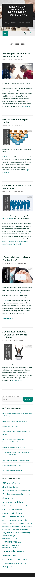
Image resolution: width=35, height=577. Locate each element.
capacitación (18, 509)
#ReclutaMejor (11, 483)
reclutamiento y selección (10, 547)
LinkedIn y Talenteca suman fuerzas (13, 447)
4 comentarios (21, 263)
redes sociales (9, 555)
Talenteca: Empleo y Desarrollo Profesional (17, 10)
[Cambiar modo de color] (30, 33)
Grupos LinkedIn (15, 526)
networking (25, 532)
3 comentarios (18, 341)
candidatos (8, 509)
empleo (14, 520)
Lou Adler (9, 529)
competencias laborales (13, 513)
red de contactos (17, 298)
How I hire (23, 526)
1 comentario (18, 60)
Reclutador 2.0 (17, 293)
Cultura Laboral (19, 516)
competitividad (8, 516)
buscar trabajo (18, 506)
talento (23, 563)
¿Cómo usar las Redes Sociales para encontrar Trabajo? (15, 334)
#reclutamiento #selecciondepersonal (16, 491)
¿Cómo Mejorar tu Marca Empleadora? (16, 259)
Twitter (11, 566)
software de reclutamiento (10, 563)
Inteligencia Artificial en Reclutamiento (14, 421)
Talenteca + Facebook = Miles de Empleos (15, 460)
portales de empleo (20, 536)
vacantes (16, 566)
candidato (26, 506)
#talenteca (7, 498)
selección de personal (14, 559)
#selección (25, 494)
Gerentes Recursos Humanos (21, 523)
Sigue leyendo (25, 106)
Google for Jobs (5, 526)
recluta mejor (14, 538)
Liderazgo (29, 526)
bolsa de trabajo (7, 506)
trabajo (5, 566)
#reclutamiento (10, 487)
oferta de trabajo (8, 536)
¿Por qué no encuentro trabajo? (12, 470)
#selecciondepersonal (14, 494)
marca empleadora (20, 529)
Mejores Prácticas (10, 532)
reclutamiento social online (10, 545)
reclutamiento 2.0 (11, 541)
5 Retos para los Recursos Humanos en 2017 (16, 55)
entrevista (22, 520)
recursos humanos (13, 551)
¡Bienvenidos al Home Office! (11, 465)
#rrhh (5, 494)
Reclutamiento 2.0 (8, 218)
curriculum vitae (6, 520)
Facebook (6, 523)
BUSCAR (28, 399)
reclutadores (6, 538)
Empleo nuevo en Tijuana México (12, 426)
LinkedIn (5, 157)
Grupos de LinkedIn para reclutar (15, 121)
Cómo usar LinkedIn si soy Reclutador (16, 187)
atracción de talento (13, 502)
